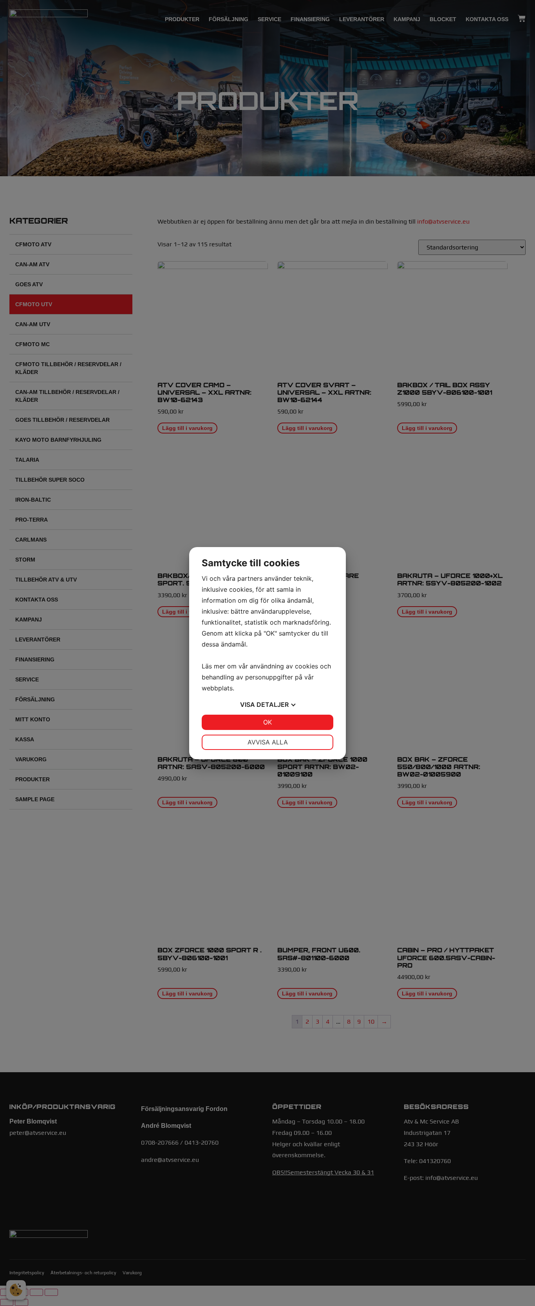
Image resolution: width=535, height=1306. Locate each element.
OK (267, 722)
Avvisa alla (268, 742)
